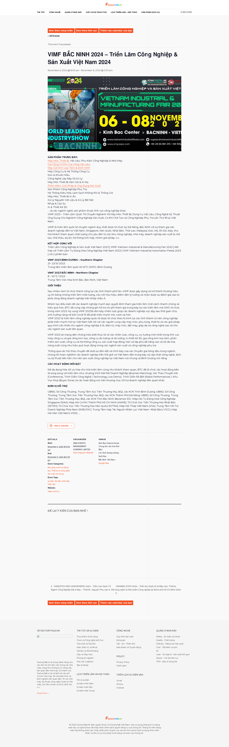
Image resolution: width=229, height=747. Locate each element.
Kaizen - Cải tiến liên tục (167, 658)
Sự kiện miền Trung (85, 690)
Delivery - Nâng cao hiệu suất (169, 644)
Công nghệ (54, 12)
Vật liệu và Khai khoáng (87, 651)
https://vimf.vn (53, 491)
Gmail (119, 680)
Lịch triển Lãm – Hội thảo (124, 12)
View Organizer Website (83, 452)
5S (157, 651)
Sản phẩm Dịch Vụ (150, 12)
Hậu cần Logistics (85, 661)
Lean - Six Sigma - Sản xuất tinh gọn (173, 654)
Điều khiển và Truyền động (128, 647)
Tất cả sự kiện (83, 680)
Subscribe (186, 12)
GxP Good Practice (96, 12)
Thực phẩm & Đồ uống (87, 636)
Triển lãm (52, 484)
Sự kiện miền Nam (85, 683)
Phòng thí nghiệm (85, 658)
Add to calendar (61, 425)
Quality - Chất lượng (165, 640)
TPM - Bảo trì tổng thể (166, 661)
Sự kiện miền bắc (62, 481)
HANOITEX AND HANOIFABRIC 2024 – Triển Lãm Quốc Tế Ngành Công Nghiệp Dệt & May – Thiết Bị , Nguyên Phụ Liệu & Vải (82, 588)
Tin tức (41, 12)
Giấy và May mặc (85, 654)
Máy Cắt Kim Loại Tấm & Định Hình (69, 167)
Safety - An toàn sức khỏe (168, 636)
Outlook (120, 688)
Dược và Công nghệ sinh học (90, 640)
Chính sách (121, 665)
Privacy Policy (122, 662)
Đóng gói (120, 640)
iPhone (119, 684)
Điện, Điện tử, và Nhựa (87, 647)
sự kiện (51, 481)
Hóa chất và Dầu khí (86, 644)
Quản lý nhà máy (73, 12)
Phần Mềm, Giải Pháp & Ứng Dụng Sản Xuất (74, 185)
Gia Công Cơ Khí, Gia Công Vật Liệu (69, 164)
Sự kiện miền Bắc (85, 687)
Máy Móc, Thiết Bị (58, 160)
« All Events (54, 35)
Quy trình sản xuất (124, 636)
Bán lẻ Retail (82, 665)
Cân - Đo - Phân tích (125, 644)
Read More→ (43, 693)
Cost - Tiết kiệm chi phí (166, 647)
